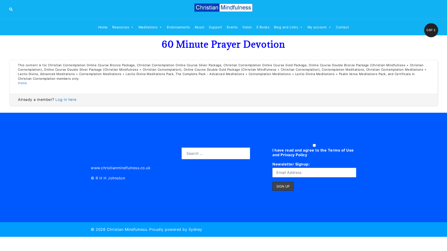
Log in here (66, 99)
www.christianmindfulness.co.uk (120, 167)
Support (215, 27)
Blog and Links (286, 27)
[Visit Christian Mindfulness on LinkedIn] (94, 152)
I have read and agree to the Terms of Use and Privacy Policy (313, 152)
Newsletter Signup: (291, 164)
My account (317, 27)
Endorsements (178, 27)
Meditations (148, 27)
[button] (11, 9)
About (199, 27)
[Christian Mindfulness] (223, 9)
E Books (263, 27)
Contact (342, 27)
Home (103, 27)
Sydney (195, 229)
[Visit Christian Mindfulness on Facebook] (115, 152)
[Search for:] (216, 153)
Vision (247, 27)
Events (232, 27)
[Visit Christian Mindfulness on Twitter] (105, 152)
